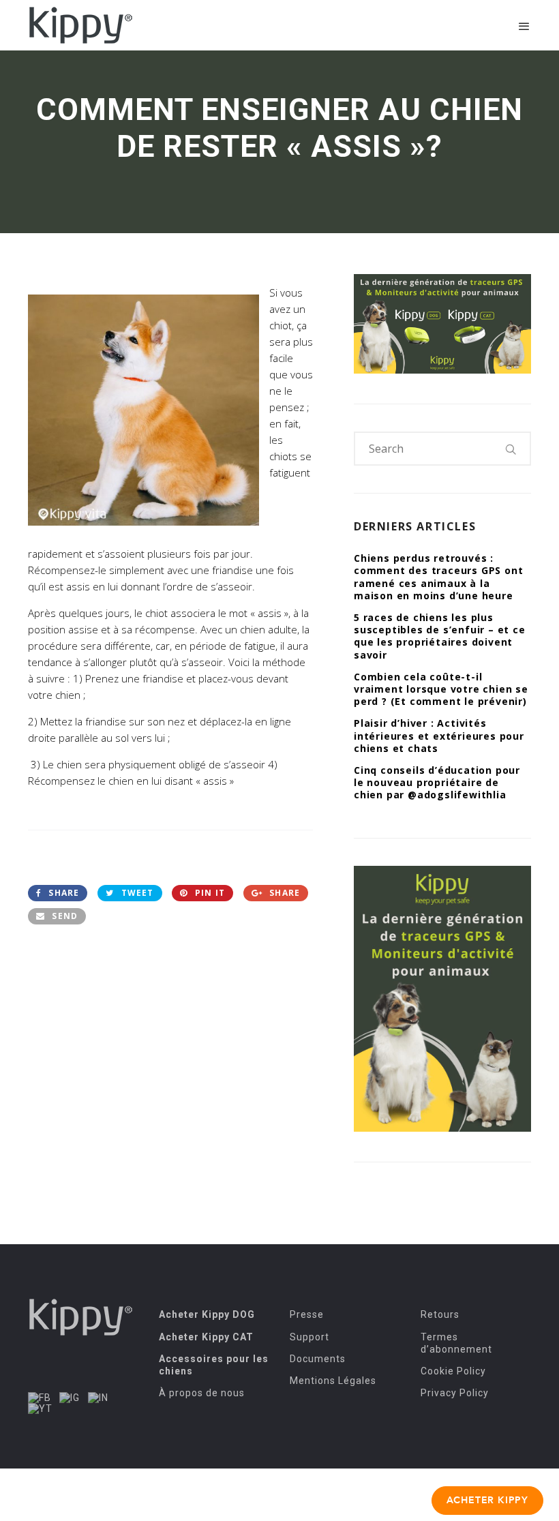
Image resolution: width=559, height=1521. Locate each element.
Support (309, 1336)
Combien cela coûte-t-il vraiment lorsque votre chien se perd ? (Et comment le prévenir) (441, 689)
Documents (318, 1358)
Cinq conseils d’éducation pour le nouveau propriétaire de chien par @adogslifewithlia (437, 782)
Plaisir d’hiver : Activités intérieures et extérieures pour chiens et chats (439, 735)
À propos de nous (202, 1392)
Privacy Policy (455, 1392)
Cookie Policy (453, 1371)
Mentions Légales (333, 1380)
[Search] (511, 449)
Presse (307, 1314)
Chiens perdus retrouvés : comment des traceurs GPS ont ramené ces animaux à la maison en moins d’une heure (438, 577)
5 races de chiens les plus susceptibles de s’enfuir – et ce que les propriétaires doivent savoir (440, 636)
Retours (440, 1314)
